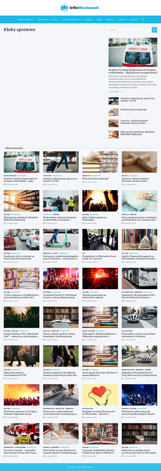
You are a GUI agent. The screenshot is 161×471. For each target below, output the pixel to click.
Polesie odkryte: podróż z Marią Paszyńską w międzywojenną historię (59, 336)
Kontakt (134, 19)
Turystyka (110, 19)
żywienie (133, 214)
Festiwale (47, 292)
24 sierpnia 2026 (130, 223)
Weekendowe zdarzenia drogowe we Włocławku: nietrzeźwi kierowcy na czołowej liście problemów (59, 221)
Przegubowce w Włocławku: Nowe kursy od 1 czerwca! (99, 257)
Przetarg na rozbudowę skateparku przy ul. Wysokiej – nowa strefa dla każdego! (60, 258)
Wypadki (56, 214)
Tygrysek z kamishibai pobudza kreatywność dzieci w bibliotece (98, 451)
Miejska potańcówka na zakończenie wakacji (94, 296)
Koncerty (125, 408)
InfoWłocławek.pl (87, 467)
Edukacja (125, 214)
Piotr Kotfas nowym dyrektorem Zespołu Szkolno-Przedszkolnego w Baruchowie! (60, 452)
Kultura (7, 214)
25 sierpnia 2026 (12, 184)
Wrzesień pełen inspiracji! (133, 109)
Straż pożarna (20, 447)
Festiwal (7, 331)
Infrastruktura (128, 370)
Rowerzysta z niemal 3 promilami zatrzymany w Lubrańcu (138, 335)
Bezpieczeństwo (24, 19)
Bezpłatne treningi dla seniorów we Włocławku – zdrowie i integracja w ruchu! (98, 414)
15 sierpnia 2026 (51, 339)
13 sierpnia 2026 (130, 378)
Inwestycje (47, 253)
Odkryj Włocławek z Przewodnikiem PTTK (15, 374)
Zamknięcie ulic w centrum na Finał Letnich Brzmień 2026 (19, 257)
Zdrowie (87, 19)
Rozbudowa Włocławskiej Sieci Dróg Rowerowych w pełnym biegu (139, 374)
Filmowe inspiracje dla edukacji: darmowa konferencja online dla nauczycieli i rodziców (59, 375)
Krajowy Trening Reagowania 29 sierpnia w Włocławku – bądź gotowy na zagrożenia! (133, 71)
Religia (124, 176)
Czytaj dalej (114, 91)
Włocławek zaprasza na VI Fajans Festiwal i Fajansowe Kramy (20, 412)
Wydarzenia (22, 176)
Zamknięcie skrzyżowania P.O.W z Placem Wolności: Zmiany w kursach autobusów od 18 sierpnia (139, 297)
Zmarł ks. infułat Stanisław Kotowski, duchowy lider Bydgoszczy (134, 123)
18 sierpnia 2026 (90, 301)
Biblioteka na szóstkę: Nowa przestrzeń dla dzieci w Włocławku (139, 451)
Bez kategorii (127, 331)
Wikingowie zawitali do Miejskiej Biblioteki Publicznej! (137, 133)
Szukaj (154, 30)
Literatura (54, 331)
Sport (99, 19)
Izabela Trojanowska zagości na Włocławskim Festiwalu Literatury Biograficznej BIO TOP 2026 (139, 258)
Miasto (54, 19)
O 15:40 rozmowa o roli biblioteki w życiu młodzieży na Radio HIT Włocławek (21, 297)
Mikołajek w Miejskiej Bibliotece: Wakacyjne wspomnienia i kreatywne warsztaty (99, 336)
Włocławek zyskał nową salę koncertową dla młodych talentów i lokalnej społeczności (139, 414)
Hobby (84, 331)
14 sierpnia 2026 (12, 378)
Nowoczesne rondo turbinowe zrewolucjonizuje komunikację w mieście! (59, 414)
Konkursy (55, 447)
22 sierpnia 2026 (51, 262)
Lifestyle (121, 19)
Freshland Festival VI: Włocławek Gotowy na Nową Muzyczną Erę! (60, 296)
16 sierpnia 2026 (12, 339)
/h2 (83, 253)
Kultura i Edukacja (70, 19)
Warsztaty (86, 176)
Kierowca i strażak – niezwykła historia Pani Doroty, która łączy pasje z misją (20, 452)
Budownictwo (127, 292)
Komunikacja (9, 447)
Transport (41, 19)
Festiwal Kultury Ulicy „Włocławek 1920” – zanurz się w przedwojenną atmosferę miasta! (21, 336)
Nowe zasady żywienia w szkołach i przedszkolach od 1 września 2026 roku (139, 220)
